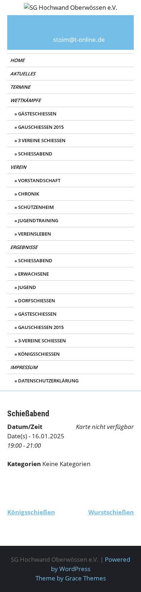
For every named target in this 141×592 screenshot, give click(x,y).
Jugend (27, 287)
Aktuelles (23, 73)
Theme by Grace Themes (70, 578)
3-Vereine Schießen (42, 340)
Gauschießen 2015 (41, 127)
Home (18, 60)
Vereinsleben (34, 234)
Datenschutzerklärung (48, 380)
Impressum (24, 367)
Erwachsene (33, 274)
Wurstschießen (111, 512)
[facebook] (70, 28)
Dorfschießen (36, 300)
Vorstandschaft (39, 180)
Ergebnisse (24, 247)
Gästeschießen (37, 113)
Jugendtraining (38, 220)
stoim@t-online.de (79, 39)
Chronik (28, 193)
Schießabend (35, 153)
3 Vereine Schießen (41, 140)
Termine (21, 87)
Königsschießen (39, 354)
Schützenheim (36, 207)
